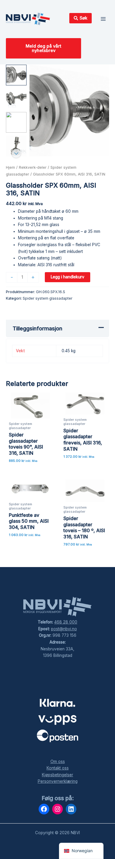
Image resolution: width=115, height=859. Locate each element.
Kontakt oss (58, 768)
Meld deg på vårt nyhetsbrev (43, 48)
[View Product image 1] (16, 75)
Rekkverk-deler (33, 167)
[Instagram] (57, 809)
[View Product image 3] (16, 122)
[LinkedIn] (71, 809)
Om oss (57, 761)
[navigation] (81, 851)
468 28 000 (65, 622)
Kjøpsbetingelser (57, 774)
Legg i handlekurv (67, 277)
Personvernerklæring (58, 781)
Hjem (10, 167)
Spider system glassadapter (48, 298)
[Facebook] (44, 809)
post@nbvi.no (64, 628)
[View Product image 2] (16, 99)
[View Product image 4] (16, 146)
